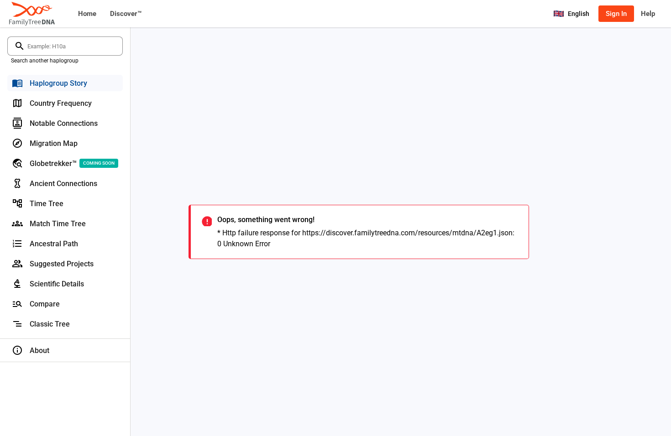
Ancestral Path (54, 243)
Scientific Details (57, 284)
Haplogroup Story (58, 83)
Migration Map (54, 143)
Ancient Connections (63, 183)
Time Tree (46, 203)
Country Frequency (61, 103)
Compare (45, 304)
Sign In (616, 14)
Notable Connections (64, 123)
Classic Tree (50, 324)
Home (87, 14)
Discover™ (126, 14)
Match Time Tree (58, 223)
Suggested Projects (62, 264)
